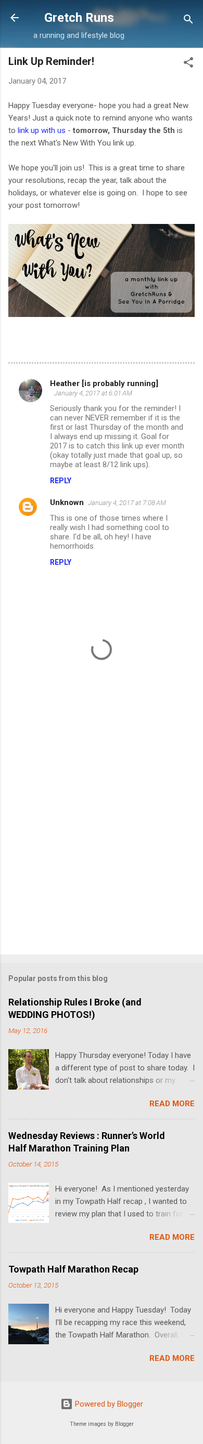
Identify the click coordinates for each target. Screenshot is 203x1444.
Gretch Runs (79, 17)
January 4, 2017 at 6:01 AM (93, 393)
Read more (172, 1103)
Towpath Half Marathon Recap (73, 1269)
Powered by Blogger (108, 1404)
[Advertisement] (101, 836)
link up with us (42, 130)
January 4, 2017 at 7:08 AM (127, 503)
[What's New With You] (101, 314)
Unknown (67, 502)
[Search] (188, 21)
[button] (188, 64)
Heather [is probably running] (104, 383)
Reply (60, 480)
